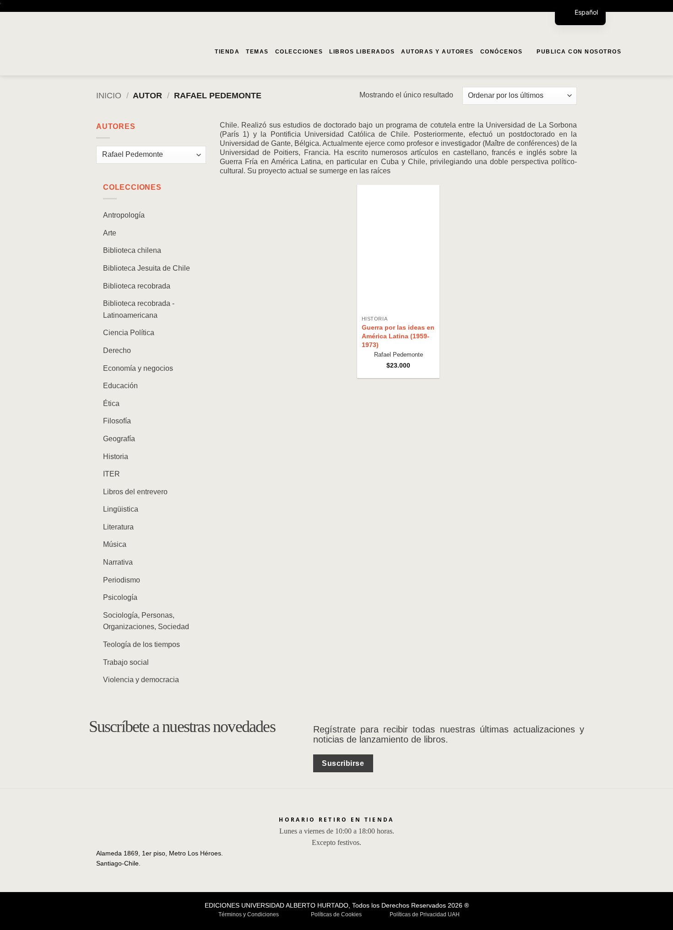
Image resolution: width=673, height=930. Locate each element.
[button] (631, 51)
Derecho (117, 350)
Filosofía (117, 421)
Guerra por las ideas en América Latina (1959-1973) (398, 336)
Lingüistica (120, 509)
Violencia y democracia (141, 680)
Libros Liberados (362, 51)
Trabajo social (126, 662)
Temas (257, 51)
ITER (111, 474)
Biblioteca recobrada (136, 285)
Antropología (124, 215)
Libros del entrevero (135, 491)
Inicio (108, 95)
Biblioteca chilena (132, 250)
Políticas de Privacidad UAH (425, 914)
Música (114, 544)
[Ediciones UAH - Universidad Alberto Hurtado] (63, 52)
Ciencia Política (128, 333)
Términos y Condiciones (248, 914)
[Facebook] (647, 20)
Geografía (119, 438)
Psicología (120, 597)
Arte (109, 232)
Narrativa (118, 562)
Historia (115, 456)
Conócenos (501, 51)
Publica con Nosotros (579, 51)
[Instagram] (660, 20)
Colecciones (299, 51)
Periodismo (121, 579)
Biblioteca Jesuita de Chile (146, 268)
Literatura (118, 526)
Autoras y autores (437, 51)
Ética (111, 403)
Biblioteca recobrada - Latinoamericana (138, 309)
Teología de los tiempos (141, 644)
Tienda (227, 51)
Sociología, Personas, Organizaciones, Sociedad (146, 621)
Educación (120, 386)
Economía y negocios (138, 368)
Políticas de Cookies (336, 914)
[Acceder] (646, 52)
